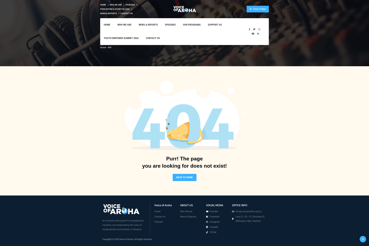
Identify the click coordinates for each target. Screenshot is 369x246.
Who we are (116, 5)
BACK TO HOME (184, 177)
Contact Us (127, 13)
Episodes (130, 5)
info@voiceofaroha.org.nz (248, 211)
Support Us (215, 24)
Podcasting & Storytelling (115, 9)
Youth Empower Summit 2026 (121, 38)
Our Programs (192, 24)
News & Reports (108, 13)
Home (103, 5)
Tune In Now (259, 9)
